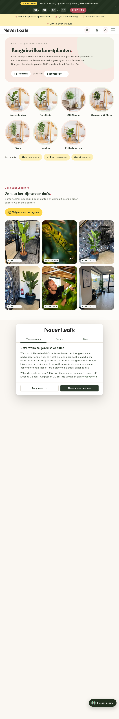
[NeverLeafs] (59, 330)
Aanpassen (38, 388)
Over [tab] (85, 339)
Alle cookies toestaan (79, 388)
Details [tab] (59, 339)
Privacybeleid (89, 376)
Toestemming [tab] (33, 339)
